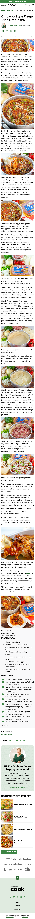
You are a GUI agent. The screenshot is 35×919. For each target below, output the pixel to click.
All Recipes (10, 10)
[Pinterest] (14, 897)
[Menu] (33, 5)
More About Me (16, 787)
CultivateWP (25, 917)
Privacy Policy (10, 917)
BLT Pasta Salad (20, 817)
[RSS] (24, 897)
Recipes (17, 902)
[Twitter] (17, 897)
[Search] (29, 5)
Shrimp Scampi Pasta (23, 829)
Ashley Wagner (14, 25)
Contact (17, 909)
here (28, 573)
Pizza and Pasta (6, 734)
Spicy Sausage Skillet (23, 804)
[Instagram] (21, 897)
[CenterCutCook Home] (8, 5)
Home (3, 10)
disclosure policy (29, 36)
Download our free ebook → (17, 1)
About (17, 906)
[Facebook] (10, 897)
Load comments (9, 852)
